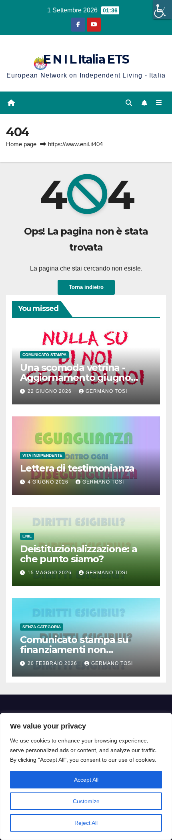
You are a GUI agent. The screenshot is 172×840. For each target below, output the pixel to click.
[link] (162, 9)
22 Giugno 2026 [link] (50, 391)
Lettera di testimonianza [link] (77, 468)
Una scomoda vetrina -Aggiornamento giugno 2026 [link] (75, 377)
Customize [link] (86, 801)
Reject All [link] (86, 823)
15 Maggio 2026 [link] (50, 572)
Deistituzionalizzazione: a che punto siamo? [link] (78, 554)
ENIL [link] (27, 536)
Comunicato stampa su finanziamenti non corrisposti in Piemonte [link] (74, 649)
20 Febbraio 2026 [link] (53, 663)
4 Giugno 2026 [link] (49, 482)
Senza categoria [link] (41, 627)
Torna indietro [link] (86, 287)
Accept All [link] (86, 779)
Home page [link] (21, 144)
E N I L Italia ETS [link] (86, 59)
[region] (86, 776)
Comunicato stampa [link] (44, 354)
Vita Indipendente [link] (42, 455)
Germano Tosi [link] (106, 391)
